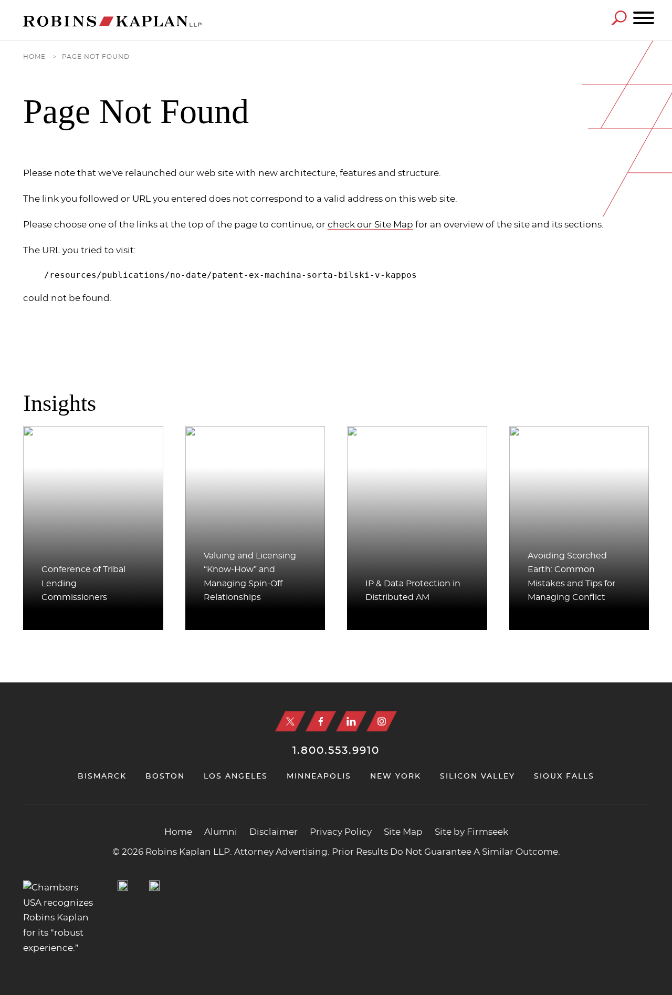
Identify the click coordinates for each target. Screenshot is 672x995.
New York (395, 776)
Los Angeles (236, 776)
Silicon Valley (477, 776)
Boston (165, 776)
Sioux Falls (564, 776)
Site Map (403, 832)
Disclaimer (273, 832)
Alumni (220, 832)
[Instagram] (381, 721)
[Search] (619, 18)
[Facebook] (321, 721)
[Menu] (643, 18)
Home (34, 57)
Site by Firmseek (471, 832)
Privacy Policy (341, 832)
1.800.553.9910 (336, 750)
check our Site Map (370, 224)
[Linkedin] (351, 721)
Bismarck (102, 776)
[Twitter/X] (290, 721)
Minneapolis (319, 776)
